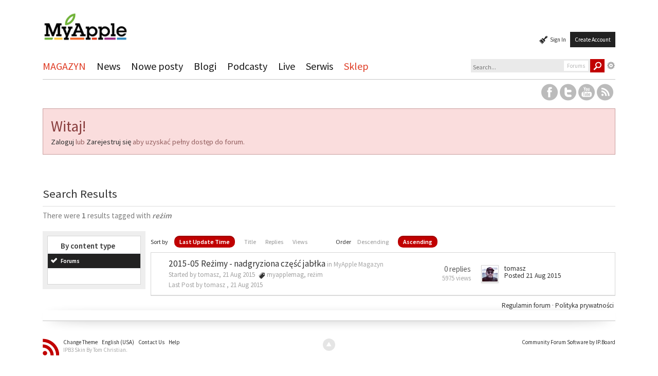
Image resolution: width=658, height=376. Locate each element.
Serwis (319, 66)
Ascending (417, 242)
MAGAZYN (64, 66)
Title (250, 242)
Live (286, 66)
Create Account (593, 39)
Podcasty (247, 66)
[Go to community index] (85, 22)
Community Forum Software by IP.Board (568, 342)
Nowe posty (157, 66)
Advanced (611, 66)
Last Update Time (204, 242)
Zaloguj (62, 141)
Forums (70, 261)
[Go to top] (329, 345)
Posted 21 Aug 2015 (532, 275)
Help (174, 342)
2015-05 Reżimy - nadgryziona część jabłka (247, 263)
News (108, 66)
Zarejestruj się (108, 141)
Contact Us (151, 342)
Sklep (356, 66)
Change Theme (80, 342)
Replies (274, 242)
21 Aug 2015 (246, 284)
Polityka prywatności (584, 305)
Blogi (205, 66)
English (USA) (118, 342)
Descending (373, 242)
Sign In (558, 39)
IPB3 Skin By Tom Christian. (95, 349)
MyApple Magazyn (358, 264)
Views (300, 242)
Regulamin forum (527, 305)
